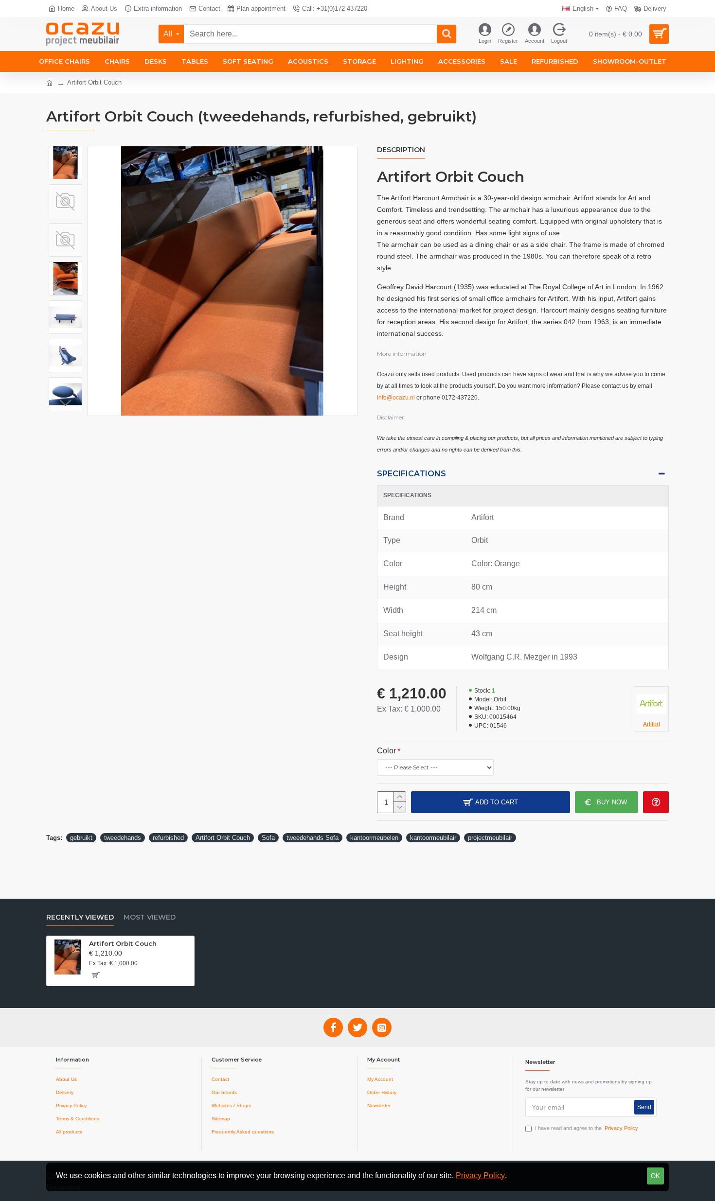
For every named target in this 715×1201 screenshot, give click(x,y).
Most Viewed (150, 917)
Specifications (411, 473)
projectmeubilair (490, 837)
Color (386, 751)
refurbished (168, 837)
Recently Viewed (80, 917)
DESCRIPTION (401, 150)
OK (655, 1176)
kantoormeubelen (374, 837)
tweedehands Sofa (312, 837)
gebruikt (81, 837)
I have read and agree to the (586, 1128)
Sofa (268, 837)
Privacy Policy (480, 1175)
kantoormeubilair (433, 837)
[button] (65, 153)
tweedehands (122, 837)
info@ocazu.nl (396, 397)
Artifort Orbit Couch (223, 837)
